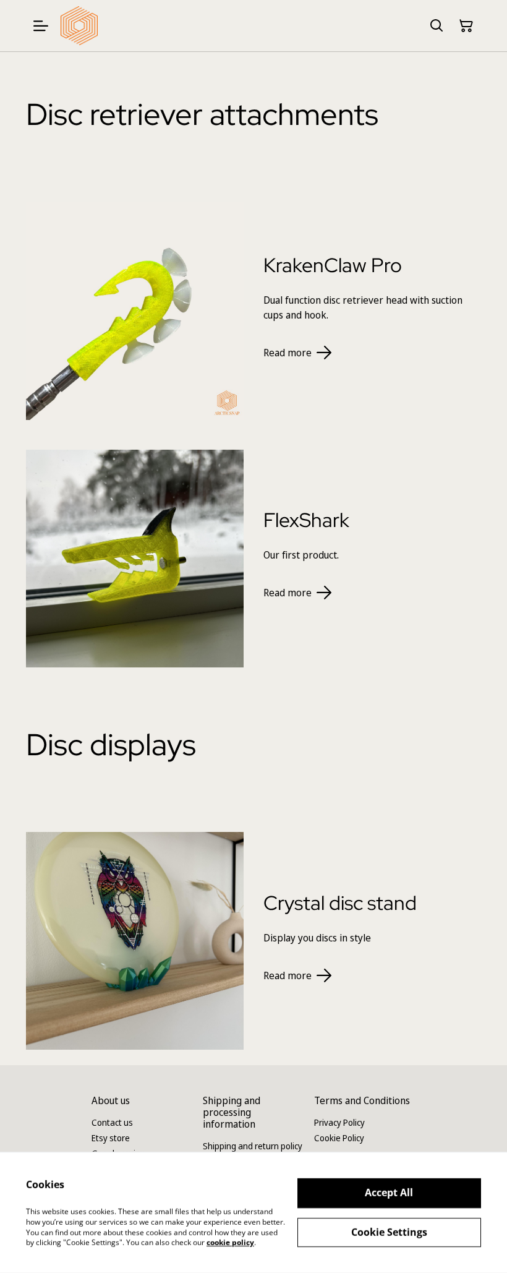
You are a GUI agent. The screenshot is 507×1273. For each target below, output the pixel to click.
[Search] (436, 26)
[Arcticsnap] (79, 25)
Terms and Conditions (362, 1100)
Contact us (112, 1122)
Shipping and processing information (231, 1112)
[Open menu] (41, 26)
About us (111, 1100)
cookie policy (230, 1242)
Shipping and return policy (252, 1146)
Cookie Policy (339, 1138)
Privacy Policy (339, 1122)
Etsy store (111, 1138)
